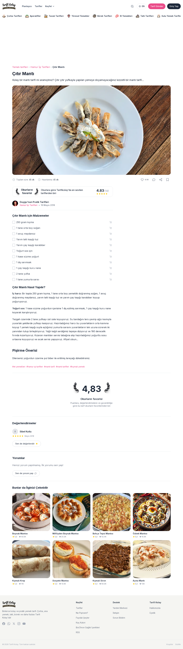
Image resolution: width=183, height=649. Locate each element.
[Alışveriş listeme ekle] (110, 222)
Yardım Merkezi (120, 608)
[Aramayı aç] (132, 6)
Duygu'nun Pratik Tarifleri (34, 202)
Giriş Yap (173, 6)
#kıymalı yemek (77, 366)
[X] (14, 623)
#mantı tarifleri (62, 366)
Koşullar (169, 644)
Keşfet (48, 6)
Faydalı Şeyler (82, 617)
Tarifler (38, 6)
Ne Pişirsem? (82, 613)
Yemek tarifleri (20, 67)
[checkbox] (13, 222)
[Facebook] (3, 623)
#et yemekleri (18, 366)
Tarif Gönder (156, 6)
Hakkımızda (155, 608)
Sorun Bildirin (119, 617)
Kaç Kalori (80, 622)
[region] (91, 16)
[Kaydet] (167, 180)
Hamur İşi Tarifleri (40, 67)
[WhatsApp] (8, 623)
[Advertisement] (91, 43)
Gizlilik (178, 644)
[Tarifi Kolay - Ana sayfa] (9, 6)
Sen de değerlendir (24, 443)
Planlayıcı (27, 6)
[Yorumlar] (154, 180)
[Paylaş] (161, 180)
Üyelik (152, 613)
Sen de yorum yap (24, 473)
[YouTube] (24, 623)
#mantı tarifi (49, 366)
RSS (78, 632)
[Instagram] (18, 623)
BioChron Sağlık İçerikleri (88, 627)
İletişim (116, 613)
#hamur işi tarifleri (34, 366)
